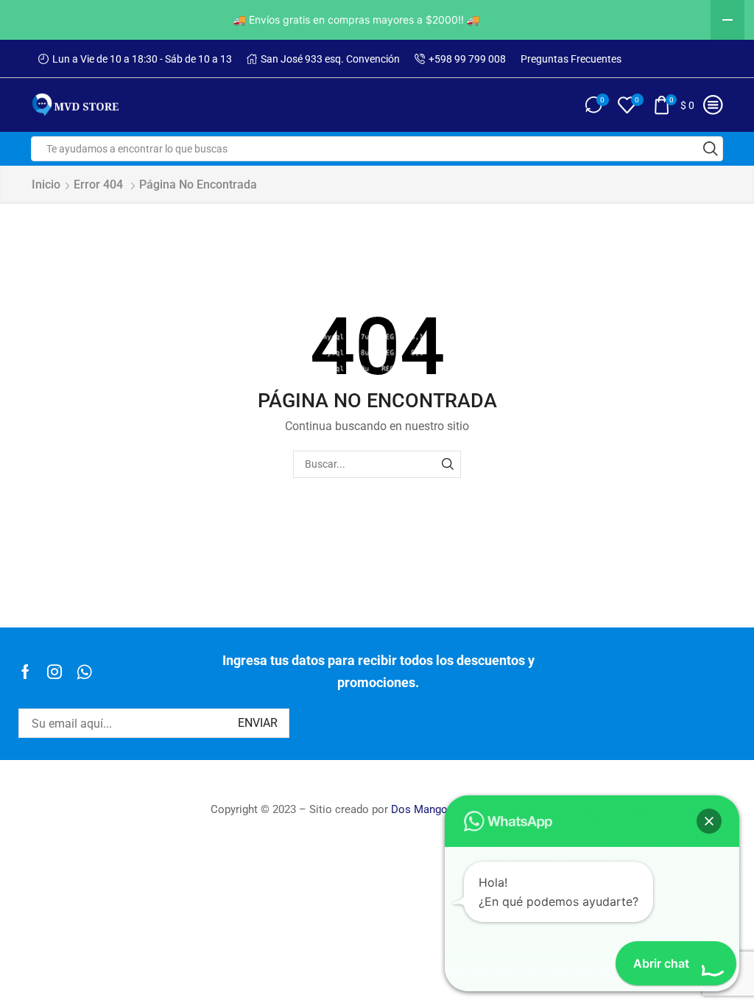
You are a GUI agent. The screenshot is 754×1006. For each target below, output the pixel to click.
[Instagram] (54, 671)
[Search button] (710, 149)
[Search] (447, 464)
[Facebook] (25, 671)
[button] (709, 821)
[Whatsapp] (84, 671)
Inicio (46, 184)
